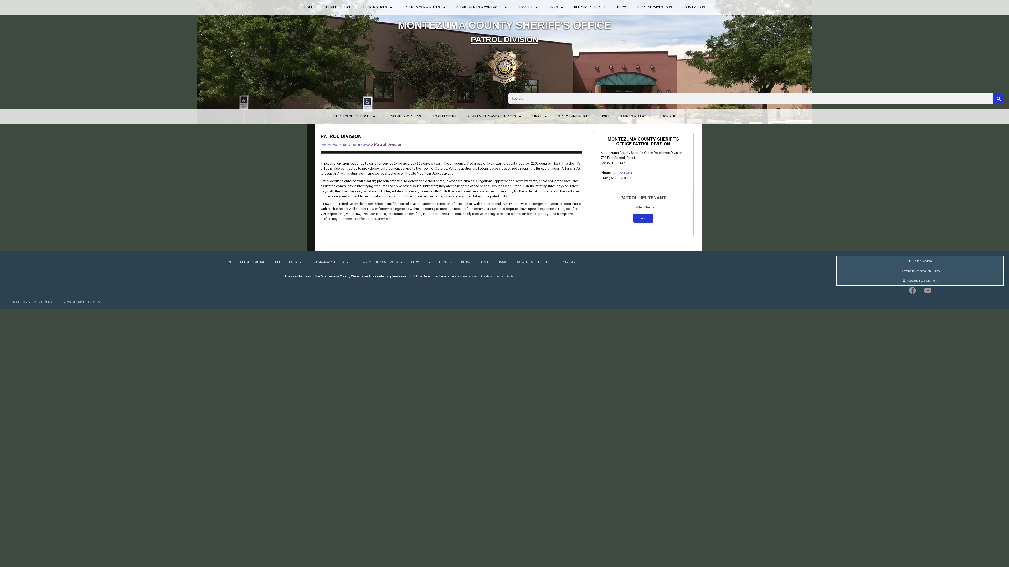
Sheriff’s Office (337, 7)
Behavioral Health (590, 7)
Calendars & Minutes (421, 7)
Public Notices (374, 7)
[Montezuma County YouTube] (928, 291)
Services (525, 7)
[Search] (998, 98)
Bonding (669, 116)
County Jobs (693, 7)
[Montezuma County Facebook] (913, 291)
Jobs (605, 116)
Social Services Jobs (654, 7)
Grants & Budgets (635, 116)
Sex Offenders (443, 116)
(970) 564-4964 (622, 173)
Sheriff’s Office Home (351, 116)
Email (643, 218)
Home (309, 7)
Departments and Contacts (491, 116)
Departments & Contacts (478, 7)
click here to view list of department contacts (484, 276)
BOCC (621, 7)
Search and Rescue (574, 116)
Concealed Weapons (403, 116)
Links (553, 7)
